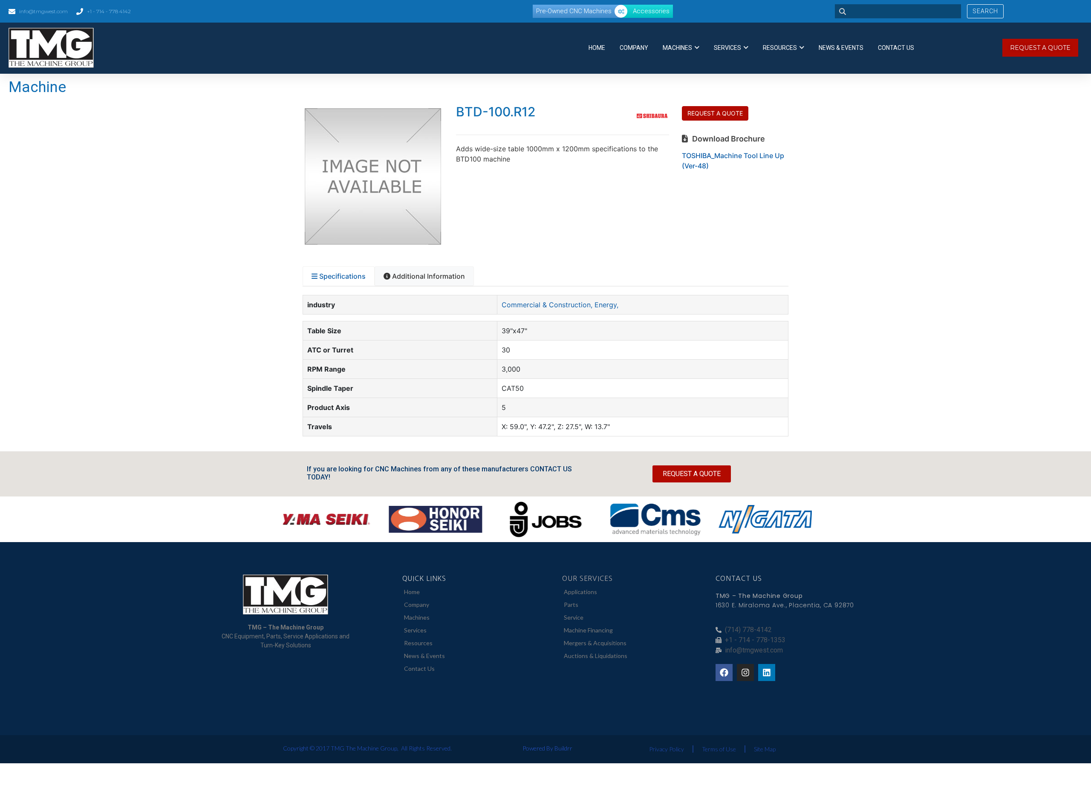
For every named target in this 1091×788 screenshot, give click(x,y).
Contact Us (896, 47)
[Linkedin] (766, 672)
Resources (780, 47)
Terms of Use (719, 749)
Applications (580, 591)
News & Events (841, 47)
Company (634, 47)
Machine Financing (588, 630)
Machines (677, 47)
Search (985, 11)
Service (573, 617)
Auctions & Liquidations (595, 655)
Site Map (765, 749)
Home (597, 47)
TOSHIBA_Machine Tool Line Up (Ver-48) (733, 160)
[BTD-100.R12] (373, 242)
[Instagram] (745, 672)
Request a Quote (715, 113)
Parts (571, 604)
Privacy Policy (666, 749)
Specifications (342, 276)
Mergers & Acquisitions (595, 643)
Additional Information (428, 276)
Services (727, 47)
